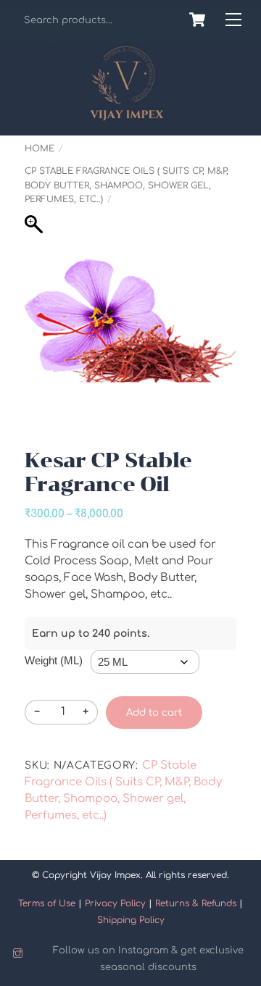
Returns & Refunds (195, 903)
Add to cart (154, 712)
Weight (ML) (54, 660)
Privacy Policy (115, 903)
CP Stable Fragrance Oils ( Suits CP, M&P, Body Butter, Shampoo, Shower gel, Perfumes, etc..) (126, 185)
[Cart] (197, 19)
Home (39, 148)
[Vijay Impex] (126, 115)
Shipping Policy (131, 920)
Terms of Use (46, 903)
